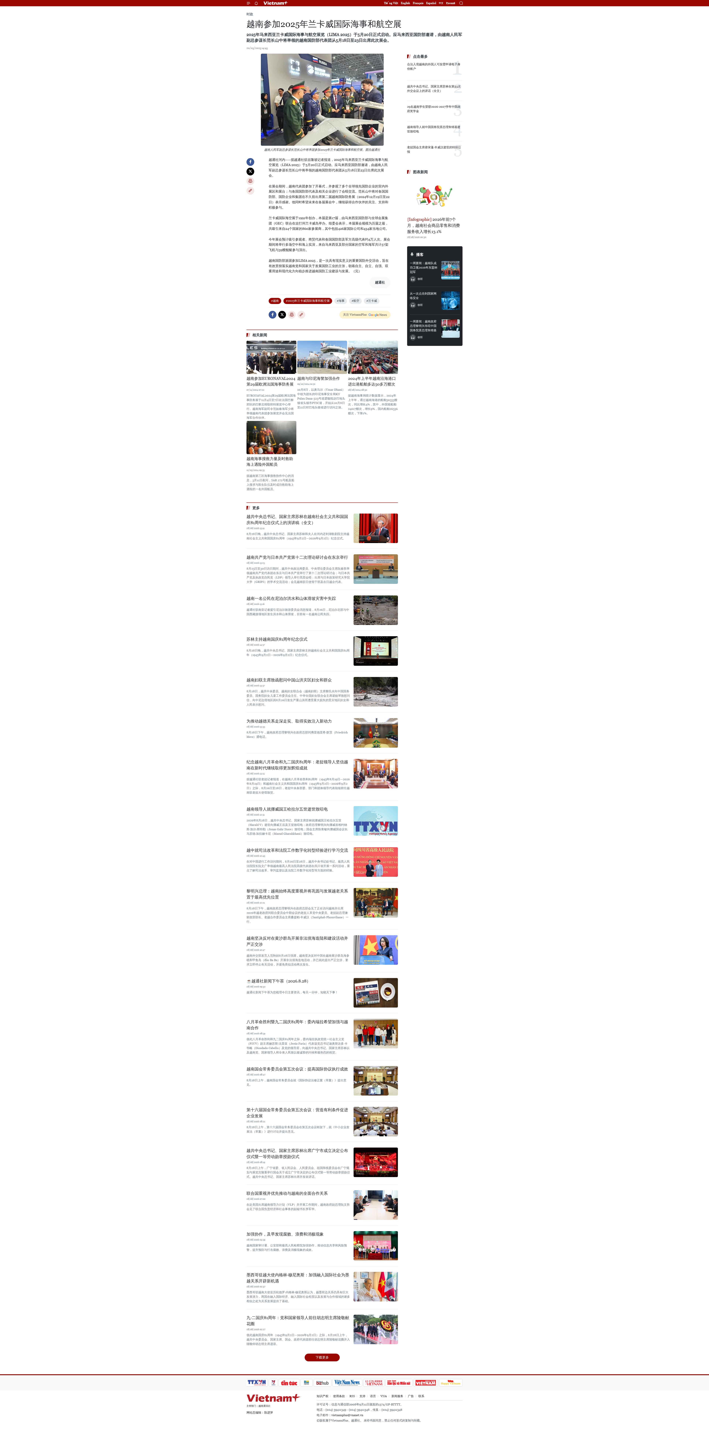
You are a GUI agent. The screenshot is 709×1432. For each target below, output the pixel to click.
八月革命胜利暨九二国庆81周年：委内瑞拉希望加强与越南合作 (297, 1025)
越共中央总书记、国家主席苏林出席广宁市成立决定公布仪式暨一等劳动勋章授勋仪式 (297, 1153)
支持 (362, 1396)
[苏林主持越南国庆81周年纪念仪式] (376, 651)
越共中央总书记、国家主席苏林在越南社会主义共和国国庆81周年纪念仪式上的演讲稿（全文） (297, 519)
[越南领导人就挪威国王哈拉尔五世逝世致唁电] (376, 821)
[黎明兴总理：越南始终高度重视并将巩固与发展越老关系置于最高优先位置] (376, 903)
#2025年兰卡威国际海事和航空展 (308, 301)
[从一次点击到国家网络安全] (450, 300)
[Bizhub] (322, 1383)
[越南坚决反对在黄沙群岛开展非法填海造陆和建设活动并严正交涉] (376, 950)
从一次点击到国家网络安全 (423, 296)
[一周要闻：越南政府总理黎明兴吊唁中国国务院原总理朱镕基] (450, 328)
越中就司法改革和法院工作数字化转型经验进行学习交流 (297, 850)
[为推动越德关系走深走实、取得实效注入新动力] (376, 733)
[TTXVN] (257, 1383)
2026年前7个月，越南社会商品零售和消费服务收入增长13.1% (433, 225)
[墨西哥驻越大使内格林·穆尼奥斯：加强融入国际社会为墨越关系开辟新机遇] (376, 1286)
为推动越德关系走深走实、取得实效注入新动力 (289, 721)
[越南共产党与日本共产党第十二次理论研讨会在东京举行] (376, 569)
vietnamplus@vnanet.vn (347, 1415)
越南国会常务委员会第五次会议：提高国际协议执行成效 (297, 1069)
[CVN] (373, 1383)
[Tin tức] (289, 1383)
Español (431, 3)
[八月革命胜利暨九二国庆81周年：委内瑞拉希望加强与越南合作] (376, 1033)
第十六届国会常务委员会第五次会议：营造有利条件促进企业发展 (297, 1113)
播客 (420, 255)
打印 (250, 181)
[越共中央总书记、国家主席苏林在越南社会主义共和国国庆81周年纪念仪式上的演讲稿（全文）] (376, 528)
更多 (256, 508)
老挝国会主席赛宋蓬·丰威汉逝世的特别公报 (434, 149)
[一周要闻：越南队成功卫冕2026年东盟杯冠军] (450, 270)
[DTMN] (398, 1383)
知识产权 (322, 1396)
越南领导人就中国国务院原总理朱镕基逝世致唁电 (433, 129)
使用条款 (339, 1396)
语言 (373, 1396)
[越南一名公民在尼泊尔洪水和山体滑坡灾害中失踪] (376, 610)
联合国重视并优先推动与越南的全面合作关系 (287, 1193)
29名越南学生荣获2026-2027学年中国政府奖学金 (433, 109)
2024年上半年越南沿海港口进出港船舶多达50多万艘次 (372, 381)
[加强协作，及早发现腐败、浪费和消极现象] (376, 1246)
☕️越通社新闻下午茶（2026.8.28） (278, 981)
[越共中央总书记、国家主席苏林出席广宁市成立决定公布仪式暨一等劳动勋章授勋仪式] (376, 1162)
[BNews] (307, 1383)
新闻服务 (397, 1396)
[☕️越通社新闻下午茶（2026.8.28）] (376, 993)
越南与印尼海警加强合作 (318, 378)
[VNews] (273, 1383)
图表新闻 (420, 172)
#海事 (341, 301)
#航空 (355, 301)
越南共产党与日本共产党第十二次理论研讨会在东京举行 (297, 557)
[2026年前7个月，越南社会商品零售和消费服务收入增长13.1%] (435, 196)
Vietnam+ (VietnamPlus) (276, 3)
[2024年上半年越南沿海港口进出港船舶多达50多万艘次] (373, 357)
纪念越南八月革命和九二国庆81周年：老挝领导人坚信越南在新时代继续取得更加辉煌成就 (297, 765)
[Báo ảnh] (425, 1383)
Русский (450, 3)
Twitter (250, 171)
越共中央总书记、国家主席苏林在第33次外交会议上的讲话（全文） (434, 89)
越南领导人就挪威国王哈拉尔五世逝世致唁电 (287, 809)
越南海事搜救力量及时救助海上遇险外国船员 (269, 462)
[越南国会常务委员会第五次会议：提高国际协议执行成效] (376, 1081)
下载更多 (322, 1357)
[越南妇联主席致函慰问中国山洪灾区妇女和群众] (376, 692)
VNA (384, 1396)
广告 (411, 1396)
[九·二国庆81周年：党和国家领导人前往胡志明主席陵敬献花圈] (376, 1329)
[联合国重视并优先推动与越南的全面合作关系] (376, 1205)
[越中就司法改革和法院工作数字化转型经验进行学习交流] (376, 862)
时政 (249, 14)
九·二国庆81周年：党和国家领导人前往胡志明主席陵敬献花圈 (297, 1320)
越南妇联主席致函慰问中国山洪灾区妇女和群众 (289, 680)
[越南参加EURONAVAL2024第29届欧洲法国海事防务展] (271, 357)
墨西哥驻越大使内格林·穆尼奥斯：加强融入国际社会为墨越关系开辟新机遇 (297, 1278)
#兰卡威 (371, 301)
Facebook (250, 162)
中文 (441, 3)
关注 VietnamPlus (355, 314)
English (405, 3)
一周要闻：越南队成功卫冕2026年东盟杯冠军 (423, 267)
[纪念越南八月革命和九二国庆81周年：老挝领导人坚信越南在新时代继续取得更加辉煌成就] (376, 773)
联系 (421, 1396)
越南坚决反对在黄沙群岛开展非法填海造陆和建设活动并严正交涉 (297, 941)
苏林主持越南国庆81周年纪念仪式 (276, 639)
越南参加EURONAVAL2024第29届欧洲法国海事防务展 (270, 381)
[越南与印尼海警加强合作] (322, 357)
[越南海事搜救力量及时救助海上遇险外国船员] (271, 437)
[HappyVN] (451, 1383)
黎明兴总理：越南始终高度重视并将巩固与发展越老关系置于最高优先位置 (297, 894)
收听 (420, 278)
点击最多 (420, 56)
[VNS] (347, 1383)
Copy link (250, 191)
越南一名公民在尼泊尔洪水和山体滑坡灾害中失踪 (291, 598)
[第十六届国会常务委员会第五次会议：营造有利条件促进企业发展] (376, 1121)
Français (418, 3)
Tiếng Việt (391, 3)
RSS (352, 1396)
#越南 (275, 301)
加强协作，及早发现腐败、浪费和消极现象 (285, 1234)
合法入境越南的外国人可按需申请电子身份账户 (433, 66)
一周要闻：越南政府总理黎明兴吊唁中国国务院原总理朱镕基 (423, 326)
